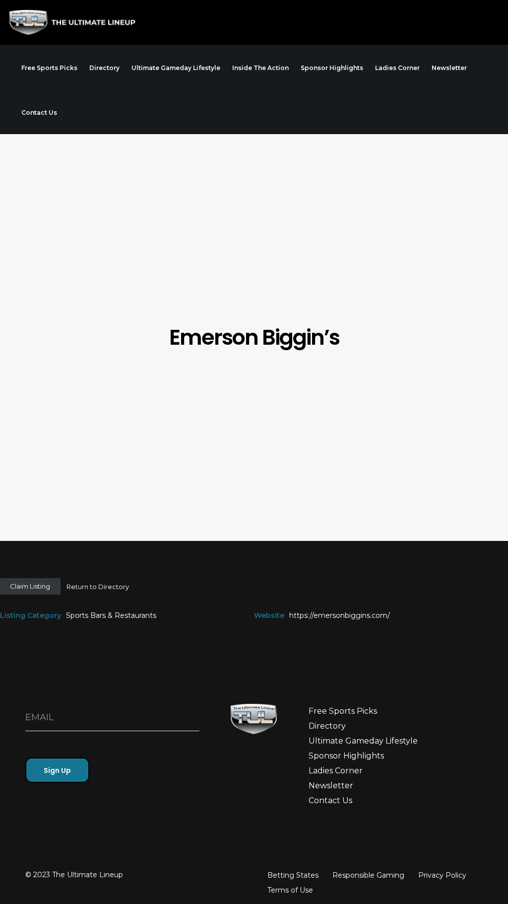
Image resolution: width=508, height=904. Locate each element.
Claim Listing (30, 586)
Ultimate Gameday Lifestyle (363, 741)
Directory (327, 726)
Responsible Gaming (368, 875)
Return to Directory (97, 587)
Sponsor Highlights (346, 755)
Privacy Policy (442, 875)
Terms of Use (290, 890)
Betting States (292, 875)
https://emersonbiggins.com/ (339, 615)
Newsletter (331, 785)
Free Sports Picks (343, 711)
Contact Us (330, 800)
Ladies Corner (336, 770)
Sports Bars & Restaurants (111, 615)
